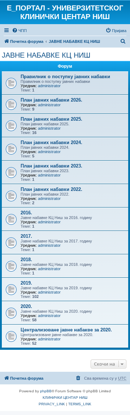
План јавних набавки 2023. (51, 166)
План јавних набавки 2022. (51, 189)
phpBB (46, 391)
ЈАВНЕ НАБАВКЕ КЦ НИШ (46, 55)
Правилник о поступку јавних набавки (65, 76)
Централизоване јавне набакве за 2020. (66, 330)
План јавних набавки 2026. (51, 100)
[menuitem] (19, 30)
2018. (26, 259)
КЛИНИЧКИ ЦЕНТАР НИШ (65, 398)
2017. (26, 236)
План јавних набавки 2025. (51, 119)
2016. (26, 212)
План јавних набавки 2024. (51, 142)
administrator (49, 86)
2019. (26, 283)
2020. (26, 306)
